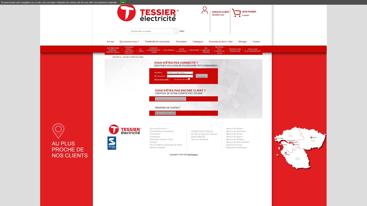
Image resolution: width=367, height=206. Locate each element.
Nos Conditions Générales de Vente (166, 145)
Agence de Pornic (234, 145)
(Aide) (181, 31)
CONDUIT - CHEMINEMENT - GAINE (154, 50)
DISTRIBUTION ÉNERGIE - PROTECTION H (113, 50)
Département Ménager (236, 147)
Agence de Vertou (234, 134)
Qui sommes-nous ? (159, 128)
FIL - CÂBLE (141, 50)
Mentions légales (157, 147)
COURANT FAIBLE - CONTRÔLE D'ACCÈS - (129, 50)
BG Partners (193, 155)
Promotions (155, 134)
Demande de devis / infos (161, 139)
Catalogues (155, 136)
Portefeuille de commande (162, 131)
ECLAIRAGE (169, 50)
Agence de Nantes (234, 128)
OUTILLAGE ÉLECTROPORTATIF (253, 50)
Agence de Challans (235, 139)
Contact (153, 142)
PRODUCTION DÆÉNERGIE (235, 50)
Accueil (125, 57)
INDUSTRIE (194, 50)
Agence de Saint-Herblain (237, 142)
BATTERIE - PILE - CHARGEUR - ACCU (219, 50)
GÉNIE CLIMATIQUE (181, 50)
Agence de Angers (234, 136)
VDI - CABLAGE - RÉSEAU (206, 50)
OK (123, 2)
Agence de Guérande (236, 131)
